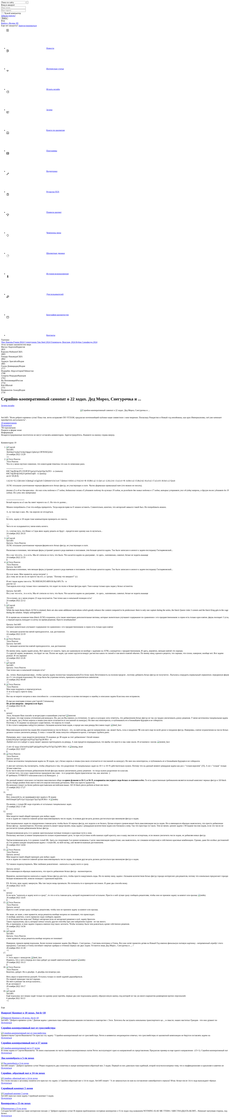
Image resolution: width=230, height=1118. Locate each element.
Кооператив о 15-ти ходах (16, 1103)
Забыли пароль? (8, 16)
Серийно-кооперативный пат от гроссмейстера (28, 1027)
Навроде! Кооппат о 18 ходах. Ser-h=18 (23, 1012)
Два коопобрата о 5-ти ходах (17, 1058)
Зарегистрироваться (28, 25)
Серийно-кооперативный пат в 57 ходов (24, 1042)
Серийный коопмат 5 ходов (17, 1088)
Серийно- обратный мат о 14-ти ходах (23, 1073)
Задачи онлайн (7, 405)
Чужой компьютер (12, 13)
